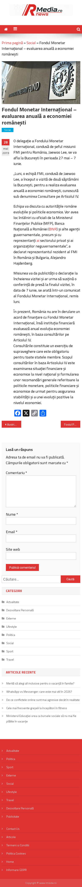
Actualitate (12, 602)
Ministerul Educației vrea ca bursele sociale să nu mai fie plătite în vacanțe (41, 718)
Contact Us (13, 828)
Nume (12, 514)
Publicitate (12, 816)
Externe (11, 618)
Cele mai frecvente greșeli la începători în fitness (36, 708)
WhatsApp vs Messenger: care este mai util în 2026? (39, 691)
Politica (10, 635)
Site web (13, 549)
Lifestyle (11, 626)
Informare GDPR (16, 870)
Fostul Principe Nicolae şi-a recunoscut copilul (72, 424)
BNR (53, 229)
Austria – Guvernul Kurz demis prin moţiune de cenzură (14, 424)
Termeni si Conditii (17, 845)
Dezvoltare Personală (20, 610)
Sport (9, 651)
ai (38, 240)
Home (10, 861)
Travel (10, 659)
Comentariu (16, 473)
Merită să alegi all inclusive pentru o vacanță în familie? (40, 683)
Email (11, 532)
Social (31, 43)
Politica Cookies (16, 853)
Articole (11, 837)
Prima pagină (12, 43)
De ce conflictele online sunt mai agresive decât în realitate (43, 700)
